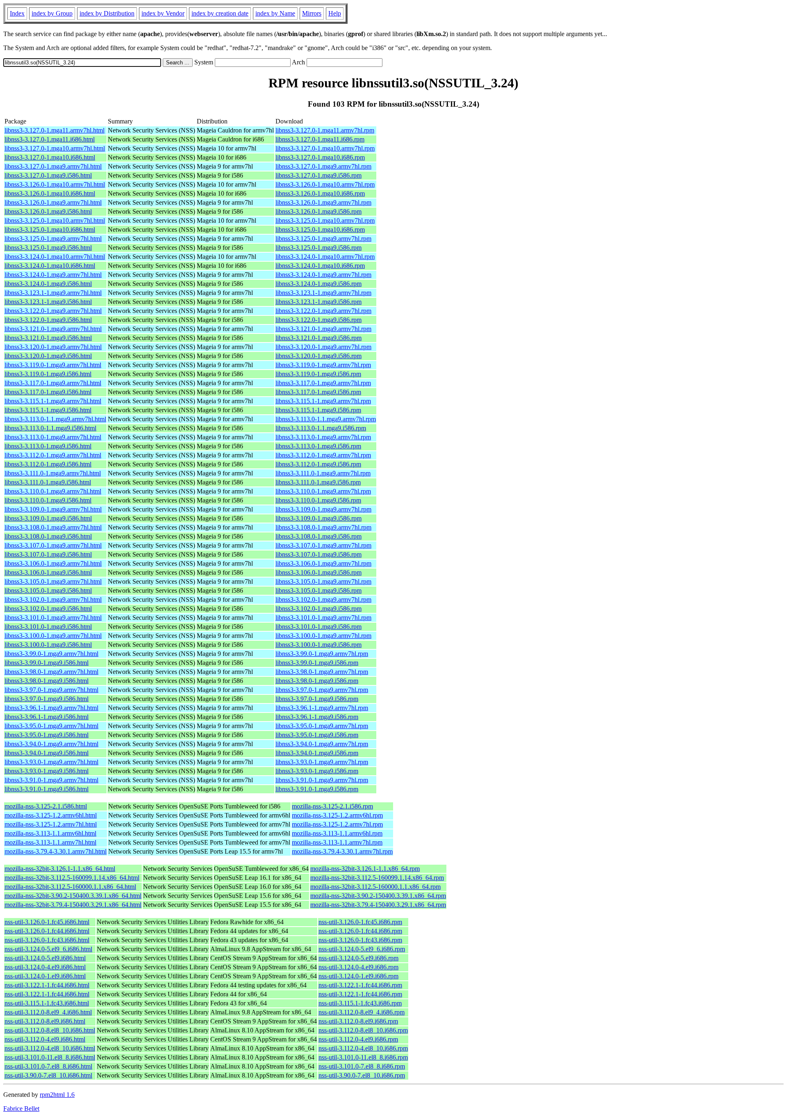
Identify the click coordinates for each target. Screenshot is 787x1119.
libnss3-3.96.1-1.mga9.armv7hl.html (51, 707)
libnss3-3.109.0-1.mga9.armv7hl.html (53, 509)
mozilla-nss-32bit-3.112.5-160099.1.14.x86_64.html (72, 877)
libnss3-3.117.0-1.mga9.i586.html (48, 391)
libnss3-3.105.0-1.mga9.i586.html (48, 590)
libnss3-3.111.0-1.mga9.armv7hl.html (53, 473)
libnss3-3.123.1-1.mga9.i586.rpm (318, 301)
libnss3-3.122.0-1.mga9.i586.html (48, 319)
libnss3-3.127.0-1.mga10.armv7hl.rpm (325, 148)
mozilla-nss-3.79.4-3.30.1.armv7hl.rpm (342, 851)
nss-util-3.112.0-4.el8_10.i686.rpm (363, 1048)
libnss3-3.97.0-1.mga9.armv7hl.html (51, 689)
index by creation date (219, 13)
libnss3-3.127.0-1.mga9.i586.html (48, 175)
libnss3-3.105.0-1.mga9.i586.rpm (318, 590)
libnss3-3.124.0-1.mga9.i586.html (48, 283)
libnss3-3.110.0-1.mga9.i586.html (48, 500)
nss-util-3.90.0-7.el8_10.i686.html (48, 1075)
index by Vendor (162, 13)
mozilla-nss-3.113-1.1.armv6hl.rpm (337, 833)
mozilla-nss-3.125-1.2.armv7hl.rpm (337, 824)
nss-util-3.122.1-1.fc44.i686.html (47, 985)
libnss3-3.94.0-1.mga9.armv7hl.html (51, 743)
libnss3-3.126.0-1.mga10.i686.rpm (320, 193)
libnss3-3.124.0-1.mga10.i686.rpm (320, 265)
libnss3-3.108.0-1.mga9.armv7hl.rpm (323, 527)
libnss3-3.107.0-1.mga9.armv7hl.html (53, 545)
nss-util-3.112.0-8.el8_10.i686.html (50, 1030)
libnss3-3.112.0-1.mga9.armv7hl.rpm (323, 455)
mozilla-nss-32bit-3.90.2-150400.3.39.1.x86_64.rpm (378, 895)
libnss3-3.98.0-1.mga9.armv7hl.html (51, 671)
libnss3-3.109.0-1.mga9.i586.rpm (318, 518)
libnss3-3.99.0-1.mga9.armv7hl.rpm (321, 653)
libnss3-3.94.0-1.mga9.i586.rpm (316, 752)
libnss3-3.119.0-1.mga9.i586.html (48, 373)
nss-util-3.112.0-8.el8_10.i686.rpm (363, 1030)
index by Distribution (107, 13)
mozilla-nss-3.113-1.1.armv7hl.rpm (337, 842)
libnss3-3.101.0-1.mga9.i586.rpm (318, 626)
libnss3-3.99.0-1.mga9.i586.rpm (316, 662)
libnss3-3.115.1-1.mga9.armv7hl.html (53, 400)
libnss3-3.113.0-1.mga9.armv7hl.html (53, 437)
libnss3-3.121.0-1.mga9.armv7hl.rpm (323, 328)
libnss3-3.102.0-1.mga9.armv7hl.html (53, 599)
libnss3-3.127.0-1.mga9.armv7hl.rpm (323, 166)
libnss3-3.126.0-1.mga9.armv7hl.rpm (323, 202)
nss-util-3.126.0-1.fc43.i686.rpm (360, 939)
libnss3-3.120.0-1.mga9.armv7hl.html (53, 346)
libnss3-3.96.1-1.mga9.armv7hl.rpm (321, 707)
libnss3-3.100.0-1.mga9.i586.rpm (318, 644)
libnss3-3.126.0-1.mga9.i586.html (48, 211)
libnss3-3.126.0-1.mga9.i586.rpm (318, 211)
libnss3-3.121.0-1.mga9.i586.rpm (318, 337)
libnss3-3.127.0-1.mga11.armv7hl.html (55, 130)
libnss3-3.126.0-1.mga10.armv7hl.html (55, 184)
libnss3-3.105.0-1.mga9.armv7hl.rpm (323, 581)
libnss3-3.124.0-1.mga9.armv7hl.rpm (323, 274)
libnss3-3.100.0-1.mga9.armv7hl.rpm (323, 635)
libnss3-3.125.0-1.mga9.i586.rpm (318, 247)
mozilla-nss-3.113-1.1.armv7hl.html (50, 842)
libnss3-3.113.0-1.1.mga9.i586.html (50, 428)
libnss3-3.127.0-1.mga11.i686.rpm (319, 139)
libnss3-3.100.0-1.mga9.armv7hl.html (53, 635)
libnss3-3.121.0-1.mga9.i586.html (48, 337)
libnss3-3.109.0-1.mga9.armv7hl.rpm (323, 509)
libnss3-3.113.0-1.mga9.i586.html (48, 446)
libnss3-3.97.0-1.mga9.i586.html (47, 698)
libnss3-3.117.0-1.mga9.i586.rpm (318, 391)
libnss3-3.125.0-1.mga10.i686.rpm (320, 229)
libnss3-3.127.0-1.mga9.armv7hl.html (53, 166)
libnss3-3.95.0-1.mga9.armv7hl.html (51, 725)
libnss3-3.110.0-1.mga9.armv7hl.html (53, 491)
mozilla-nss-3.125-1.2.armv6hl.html (51, 815)
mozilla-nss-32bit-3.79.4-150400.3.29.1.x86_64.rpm (378, 904)
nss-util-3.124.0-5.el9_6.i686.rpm (361, 948)
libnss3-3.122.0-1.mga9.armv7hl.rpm (323, 310)
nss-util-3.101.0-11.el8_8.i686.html (50, 1057)
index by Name (275, 13)
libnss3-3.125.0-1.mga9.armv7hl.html (53, 238)
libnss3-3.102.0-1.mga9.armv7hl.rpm (323, 599)
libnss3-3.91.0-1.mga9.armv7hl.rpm (321, 779)
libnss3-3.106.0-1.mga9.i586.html (48, 572)
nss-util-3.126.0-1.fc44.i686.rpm (360, 930)
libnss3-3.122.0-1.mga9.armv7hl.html (53, 310)
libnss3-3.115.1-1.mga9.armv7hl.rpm (323, 400)
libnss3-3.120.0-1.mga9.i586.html (48, 355)
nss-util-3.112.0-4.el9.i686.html (45, 1039)
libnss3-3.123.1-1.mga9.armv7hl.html (53, 292)
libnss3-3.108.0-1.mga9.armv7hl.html (53, 527)
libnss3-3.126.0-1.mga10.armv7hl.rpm (325, 184)
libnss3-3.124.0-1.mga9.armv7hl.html (53, 274)
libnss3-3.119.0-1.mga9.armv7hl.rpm (323, 364)
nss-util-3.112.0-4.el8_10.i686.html (50, 1048)
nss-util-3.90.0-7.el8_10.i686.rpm (361, 1075)
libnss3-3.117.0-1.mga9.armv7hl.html (53, 382)
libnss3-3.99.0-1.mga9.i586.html (47, 662)
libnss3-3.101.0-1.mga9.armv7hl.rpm (323, 617)
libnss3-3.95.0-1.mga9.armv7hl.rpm (321, 725)
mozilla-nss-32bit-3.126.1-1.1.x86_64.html (60, 868)
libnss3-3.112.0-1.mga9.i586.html (48, 464)
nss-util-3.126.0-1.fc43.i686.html (47, 939)
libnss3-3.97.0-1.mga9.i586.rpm (316, 698)
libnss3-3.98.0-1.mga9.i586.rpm (316, 680)
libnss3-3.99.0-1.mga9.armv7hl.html (51, 653)
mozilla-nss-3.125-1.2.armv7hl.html (51, 824)
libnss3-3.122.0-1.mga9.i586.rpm (318, 319)
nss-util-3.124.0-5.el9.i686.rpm (358, 958)
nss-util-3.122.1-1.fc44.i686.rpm (360, 985)
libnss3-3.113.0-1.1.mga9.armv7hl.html (55, 419)
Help (334, 13)
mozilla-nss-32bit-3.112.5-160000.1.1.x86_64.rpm (375, 886)
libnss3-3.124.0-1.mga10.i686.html (50, 265)
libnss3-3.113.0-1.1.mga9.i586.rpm (320, 428)
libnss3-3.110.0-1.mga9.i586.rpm (318, 500)
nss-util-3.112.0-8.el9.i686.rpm (358, 1021)
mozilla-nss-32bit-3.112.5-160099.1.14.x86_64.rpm (377, 877)
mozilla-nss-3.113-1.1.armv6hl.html (50, 833)
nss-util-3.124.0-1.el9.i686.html (45, 976)
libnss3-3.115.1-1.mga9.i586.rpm (318, 409)
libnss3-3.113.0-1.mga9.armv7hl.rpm (323, 437)
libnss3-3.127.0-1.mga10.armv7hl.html (55, 148)
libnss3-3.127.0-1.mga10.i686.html (50, 157)
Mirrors (311, 13)
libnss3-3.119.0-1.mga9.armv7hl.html (53, 364)
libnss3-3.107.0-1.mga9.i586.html (48, 554)
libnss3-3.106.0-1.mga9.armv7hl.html (53, 563)
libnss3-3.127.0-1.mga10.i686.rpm (320, 157)
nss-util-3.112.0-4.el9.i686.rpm (358, 1039)
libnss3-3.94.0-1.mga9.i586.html (47, 752)
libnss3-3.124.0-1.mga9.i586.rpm (318, 283)
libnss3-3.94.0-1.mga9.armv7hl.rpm (321, 743)
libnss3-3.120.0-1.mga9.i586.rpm (318, 355)
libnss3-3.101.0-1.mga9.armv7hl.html (53, 617)
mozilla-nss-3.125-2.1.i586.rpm (332, 806)
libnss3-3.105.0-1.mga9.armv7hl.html (53, 581)
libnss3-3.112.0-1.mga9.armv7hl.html (53, 455)
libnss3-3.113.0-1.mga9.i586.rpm (318, 446)
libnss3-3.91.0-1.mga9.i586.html (47, 789)
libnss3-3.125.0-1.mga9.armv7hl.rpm (323, 238)
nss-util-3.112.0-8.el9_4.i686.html (48, 1012)
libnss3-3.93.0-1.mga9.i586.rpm (316, 770)
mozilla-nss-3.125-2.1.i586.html (46, 806)
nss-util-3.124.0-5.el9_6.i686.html (48, 948)
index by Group (52, 13)
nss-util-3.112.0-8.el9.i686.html (45, 1021)
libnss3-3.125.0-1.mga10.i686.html (50, 229)
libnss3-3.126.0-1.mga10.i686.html (50, 193)
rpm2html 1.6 (57, 1094)
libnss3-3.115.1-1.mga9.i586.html (48, 409)
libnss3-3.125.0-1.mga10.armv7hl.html (55, 220)
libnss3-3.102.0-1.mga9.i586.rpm (318, 608)
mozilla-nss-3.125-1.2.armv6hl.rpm (337, 815)
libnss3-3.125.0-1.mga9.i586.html (48, 247)
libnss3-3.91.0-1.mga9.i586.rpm (316, 789)
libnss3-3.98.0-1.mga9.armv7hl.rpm (321, 671)
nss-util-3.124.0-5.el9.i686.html (45, 958)
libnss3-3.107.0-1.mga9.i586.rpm (318, 554)
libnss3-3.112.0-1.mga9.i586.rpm (318, 464)
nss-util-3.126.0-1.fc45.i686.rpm (360, 921)
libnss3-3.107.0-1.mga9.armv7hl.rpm (323, 545)
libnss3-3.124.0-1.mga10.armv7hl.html (55, 256)
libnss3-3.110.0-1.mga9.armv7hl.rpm (323, 491)
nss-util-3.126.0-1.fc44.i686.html (47, 930)
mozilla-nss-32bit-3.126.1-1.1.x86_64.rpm (365, 868)
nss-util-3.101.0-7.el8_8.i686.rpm (361, 1066)
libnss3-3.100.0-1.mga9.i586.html (48, 644)
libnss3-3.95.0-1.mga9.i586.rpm (316, 734)
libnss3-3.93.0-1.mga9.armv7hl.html (51, 761)
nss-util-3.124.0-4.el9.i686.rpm (358, 967)
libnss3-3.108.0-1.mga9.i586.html (48, 536)
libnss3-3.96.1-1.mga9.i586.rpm (316, 716)
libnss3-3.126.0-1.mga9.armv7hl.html (53, 202)
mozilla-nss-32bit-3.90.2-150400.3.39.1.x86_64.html (73, 895)
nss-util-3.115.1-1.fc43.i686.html (47, 1003)
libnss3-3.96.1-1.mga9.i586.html (47, 716)
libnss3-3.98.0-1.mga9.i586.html (47, 680)
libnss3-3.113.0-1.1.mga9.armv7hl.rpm (325, 419)
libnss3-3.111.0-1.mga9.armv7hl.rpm (323, 473)
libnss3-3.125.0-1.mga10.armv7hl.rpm (325, 220)
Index (17, 13)
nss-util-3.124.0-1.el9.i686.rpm (358, 976)
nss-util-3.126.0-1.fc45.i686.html (47, 921)
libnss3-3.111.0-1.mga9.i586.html (48, 482)
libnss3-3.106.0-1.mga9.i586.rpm (318, 572)
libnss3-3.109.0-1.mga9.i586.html (48, 518)
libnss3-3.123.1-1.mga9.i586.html (48, 301)
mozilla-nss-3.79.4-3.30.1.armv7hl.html (56, 851)
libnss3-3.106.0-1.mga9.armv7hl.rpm (323, 563)
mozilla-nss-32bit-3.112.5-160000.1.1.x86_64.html (70, 886)
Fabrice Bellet (21, 1108)
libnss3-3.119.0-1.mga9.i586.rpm (318, 373)
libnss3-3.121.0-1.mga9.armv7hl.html (53, 328)
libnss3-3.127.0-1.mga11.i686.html (50, 139)
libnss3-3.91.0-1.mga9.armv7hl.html (51, 779)
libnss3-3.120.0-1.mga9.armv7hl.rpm (323, 346)
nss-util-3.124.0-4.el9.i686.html (45, 967)
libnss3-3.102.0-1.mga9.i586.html (48, 608)
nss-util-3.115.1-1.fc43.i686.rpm (360, 1003)
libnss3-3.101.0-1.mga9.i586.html (48, 626)
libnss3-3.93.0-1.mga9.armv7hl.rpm (321, 761)
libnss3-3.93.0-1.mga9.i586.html (47, 770)
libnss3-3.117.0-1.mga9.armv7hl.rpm (323, 382)
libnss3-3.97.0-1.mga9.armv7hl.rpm (321, 689)
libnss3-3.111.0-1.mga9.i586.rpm (318, 482)
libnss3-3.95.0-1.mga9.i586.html (47, 734)
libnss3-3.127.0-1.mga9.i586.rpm (318, 175)
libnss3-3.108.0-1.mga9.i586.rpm (318, 536)
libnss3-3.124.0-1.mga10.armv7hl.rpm (325, 256)
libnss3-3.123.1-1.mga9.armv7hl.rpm (323, 292)
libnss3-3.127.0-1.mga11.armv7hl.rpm (324, 130)
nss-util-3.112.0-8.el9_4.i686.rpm (361, 1012)
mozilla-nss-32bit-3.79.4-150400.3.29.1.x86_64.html (73, 904)
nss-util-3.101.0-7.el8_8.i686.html (48, 1066)
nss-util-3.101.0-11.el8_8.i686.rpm (363, 1057)
